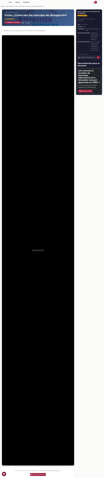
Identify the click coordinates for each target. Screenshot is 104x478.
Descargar (27, 22)
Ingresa (17, 2)
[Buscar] (95, 2)
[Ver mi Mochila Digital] (4, 474)
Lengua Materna (9, 19)
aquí (94, 87)
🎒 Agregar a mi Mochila (13, 22)
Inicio (10, 2)
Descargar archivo (39, 474)
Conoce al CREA (86, 91)
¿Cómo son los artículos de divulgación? (88, 57)
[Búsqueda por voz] (92, 2)
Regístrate (26, 2)
